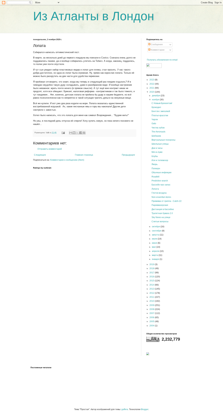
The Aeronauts (158, 131)
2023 (152, 79)
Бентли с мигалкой (161, 111)
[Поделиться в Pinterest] (84, 132)
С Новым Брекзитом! (162, 103)
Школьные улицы (160, 144)
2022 (152, 84)
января (156, 259)
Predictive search (160, 180)
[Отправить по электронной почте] (70, 132)
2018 (152, 268)
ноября (156, 99)
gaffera (124, 409)
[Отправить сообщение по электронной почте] (63, 133)
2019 (152, 264)
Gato (154, 123)
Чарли (155, 119)
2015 (152, 280)
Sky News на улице (161, 217)
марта (155, 255)
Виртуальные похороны (163, 140)
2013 (152, 289)
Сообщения (156, 44)
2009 (152, 305)
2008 (152, 309)
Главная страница (84, 155)
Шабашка (156, 136)
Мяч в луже (157, 152)
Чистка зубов (158, 127)
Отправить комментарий (49, 149)
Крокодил (156, 107)
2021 (152, 88)
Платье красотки (160, 115)
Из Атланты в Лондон (93, 16)
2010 (152, 301)
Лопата (155, 189)
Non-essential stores (161, 197)
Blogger (144, 409)
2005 (152, 321)
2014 (152, 285)
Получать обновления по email (162, 60)
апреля (156, 251)
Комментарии (157, 50)
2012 (152, 293)
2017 (152, 272)
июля (155, 239)
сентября (157, 231)
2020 (152, 92)
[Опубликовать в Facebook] (80, 132)
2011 (152, 297)
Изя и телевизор (160, 160)
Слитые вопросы (160, 221)
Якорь (154, 164)
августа (156, 235)
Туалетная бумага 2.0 (162, 213)
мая (154, 247)
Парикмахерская (160, 205)
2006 (152, 317)
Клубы (155, 156)
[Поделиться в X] (77, 132)
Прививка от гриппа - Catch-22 (167, 201)
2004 (152, 325)
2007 (152, 313)
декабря (156, 95)
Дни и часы (157, 148)
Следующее (40, 155)
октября (156, 226)
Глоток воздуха (159, 193)
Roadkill (155, 176)
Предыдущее (128, 155)
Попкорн (156, 168)
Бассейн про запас (161, 184)
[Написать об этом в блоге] (74, 132)
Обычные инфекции (161, 172)
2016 (152, 276)
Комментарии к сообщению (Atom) (67, 160)
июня (155, 243)
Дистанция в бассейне (163, 209)
